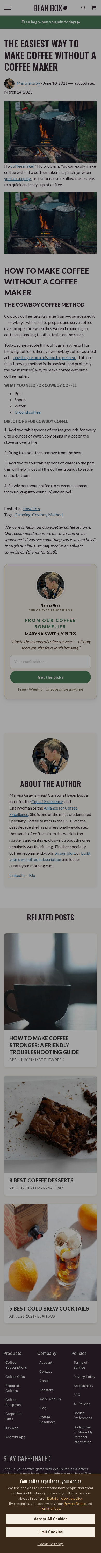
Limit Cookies (50, 1532)
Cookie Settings (51, 1544)
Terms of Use (50, 1508)
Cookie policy (72, 1498)
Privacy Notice (75, 1503)
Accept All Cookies (50, 1518)
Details (53, 1498)
